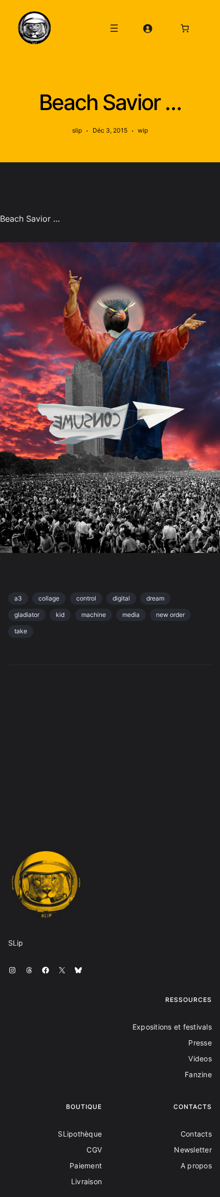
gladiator (26, 614)
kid (60, 614)
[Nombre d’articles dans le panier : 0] (184, 27)
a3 (18, 598)
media (131, 614)
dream (155, 598)
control (86, 598)
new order (170, 614)
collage (48, 598)
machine (93, 614)
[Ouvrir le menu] (114, 28)
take (20, 631)
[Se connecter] (147, 27)
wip (143, 130)
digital (121, 598)
